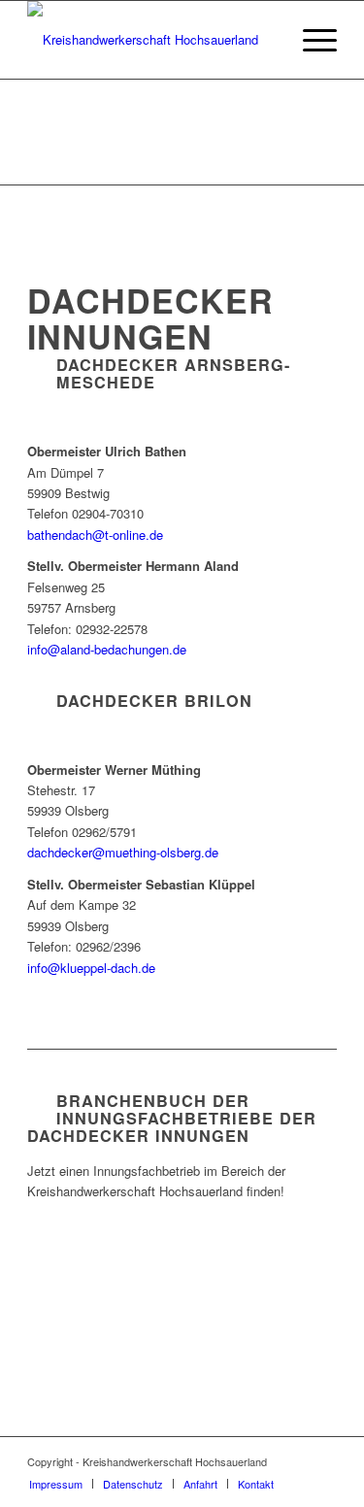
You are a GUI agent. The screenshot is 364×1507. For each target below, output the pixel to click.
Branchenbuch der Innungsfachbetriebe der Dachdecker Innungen (171, 1118)
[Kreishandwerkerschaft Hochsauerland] (151, 40)
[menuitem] (310, 40)
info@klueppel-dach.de (91, 967)
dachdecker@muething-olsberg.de (122, 852)
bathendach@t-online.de (95, 534)
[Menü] (310, 40)
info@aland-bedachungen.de (106, 649)
